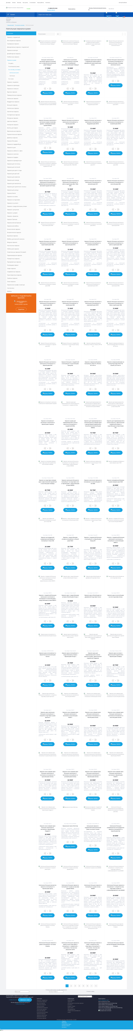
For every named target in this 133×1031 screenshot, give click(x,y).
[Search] (102, 14)
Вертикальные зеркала (14, 131)
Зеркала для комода (13, 180)
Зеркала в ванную (12, 50)
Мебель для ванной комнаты (15, 239)
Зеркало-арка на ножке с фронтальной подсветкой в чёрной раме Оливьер (115, 654)
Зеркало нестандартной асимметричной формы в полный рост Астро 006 (48, 539)
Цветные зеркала (12, 121)
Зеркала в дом (11, 147)
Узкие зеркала (11, 281)
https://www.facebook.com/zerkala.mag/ (107, 1003)
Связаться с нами (25, 1000)
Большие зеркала (12, 105)
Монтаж (19, 2)
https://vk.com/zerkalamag (104, 1007)
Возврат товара (71, 1006)
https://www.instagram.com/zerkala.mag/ (108, 1006)
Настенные (12, 75)
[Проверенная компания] (104, 1010)
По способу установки (19, 25)
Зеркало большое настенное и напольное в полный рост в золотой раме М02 (115, 182)
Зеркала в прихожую (13, 85)
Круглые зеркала (12, 92)
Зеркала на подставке (13, 200)
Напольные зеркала (13, 108)
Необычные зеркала (13, 57)
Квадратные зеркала (13, 101)
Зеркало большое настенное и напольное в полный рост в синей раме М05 (70, 303)
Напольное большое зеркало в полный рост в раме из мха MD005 (92, 886)
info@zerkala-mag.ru (20, 1004)
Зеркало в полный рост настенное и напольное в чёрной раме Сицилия (48, 422)
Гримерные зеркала (13, 44)
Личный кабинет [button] (123, 2)
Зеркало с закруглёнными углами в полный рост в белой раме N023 (70, 539)
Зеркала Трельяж (12, 219)
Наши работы (40, 2)
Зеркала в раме (10, 25)
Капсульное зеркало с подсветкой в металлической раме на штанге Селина (93, 827)
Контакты (47, 2)
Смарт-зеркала (11, 268)
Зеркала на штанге (12, 203)
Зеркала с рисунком (13, 209)
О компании (33, 2)
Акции (69, 1012)
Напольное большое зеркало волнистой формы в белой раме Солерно (115, 944)
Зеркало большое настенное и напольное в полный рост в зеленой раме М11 (92, 182)
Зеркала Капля (11, 193)
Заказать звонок (51, 10)
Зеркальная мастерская (14, 222)
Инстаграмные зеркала (14, 40)
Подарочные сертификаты (74, 1010)
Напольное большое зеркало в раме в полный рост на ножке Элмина (47, 944)
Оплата (14, 2)
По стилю (11, 79)
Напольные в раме (14, 72)
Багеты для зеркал (12, 128)
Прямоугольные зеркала (14, 95)
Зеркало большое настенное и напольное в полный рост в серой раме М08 (47, 303)
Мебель (9, 291)
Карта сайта (70, 1007)
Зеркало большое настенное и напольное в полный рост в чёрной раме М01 (47, 363)
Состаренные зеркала (13, 115)
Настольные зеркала (13, 245)
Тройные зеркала (12, 278)
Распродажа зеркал (12, 265)
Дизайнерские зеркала (13, 53)
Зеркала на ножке (12, 196)
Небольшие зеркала (13, 249)
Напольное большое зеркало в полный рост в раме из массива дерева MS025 (70, 886)
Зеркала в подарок (12, 157)
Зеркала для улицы (12, 190)
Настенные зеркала (13, 111)
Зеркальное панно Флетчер (70, 826)
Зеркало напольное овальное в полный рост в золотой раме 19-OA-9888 (93, 481)
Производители (71, 1009)
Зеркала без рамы (12, 141)
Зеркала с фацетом (12, 216)
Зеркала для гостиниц (13, 164)
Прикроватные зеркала (14, 262)
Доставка (8, 2)
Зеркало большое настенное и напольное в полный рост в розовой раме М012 (92, 243)
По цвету (10, 63)
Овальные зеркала (12, 98)
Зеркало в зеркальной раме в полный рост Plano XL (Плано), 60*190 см (93, 363)
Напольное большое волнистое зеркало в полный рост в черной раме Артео (47, 886)
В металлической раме (42, 1012)
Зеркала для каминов (13, 177)
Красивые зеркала (12, 236)
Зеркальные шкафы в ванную (16, 285)
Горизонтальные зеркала (14, 134)
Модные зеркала (12, 242)
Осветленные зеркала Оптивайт (16, 252)
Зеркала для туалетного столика (16, 186)
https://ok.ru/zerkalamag (116, 1007)
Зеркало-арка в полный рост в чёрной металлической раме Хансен (47, 654)
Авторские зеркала (12, 124)
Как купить (25, 2)
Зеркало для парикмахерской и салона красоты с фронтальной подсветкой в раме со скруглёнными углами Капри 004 (115, 424)
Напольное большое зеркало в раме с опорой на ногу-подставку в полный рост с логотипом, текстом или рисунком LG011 (92, 946)
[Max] (1, 1030)
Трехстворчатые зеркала (14, 275)
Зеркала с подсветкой (13, 37)
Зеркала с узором (12, 213)
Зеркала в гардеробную (14, 144)
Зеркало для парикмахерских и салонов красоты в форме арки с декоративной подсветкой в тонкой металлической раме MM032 (93, 424)
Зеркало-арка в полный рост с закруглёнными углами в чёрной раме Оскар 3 (70, 654)
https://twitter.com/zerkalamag (105, 1004)
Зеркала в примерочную (14, 160)
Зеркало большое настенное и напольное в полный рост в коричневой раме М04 (47, 243)
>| (96, 986)
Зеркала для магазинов (14, 183)
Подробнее (21, 309)
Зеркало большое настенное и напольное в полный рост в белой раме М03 (70, 122)
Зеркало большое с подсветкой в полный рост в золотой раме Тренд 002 (70, 363)
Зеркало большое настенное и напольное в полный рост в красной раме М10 (70, 243)
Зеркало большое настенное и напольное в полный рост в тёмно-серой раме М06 (115, 303)
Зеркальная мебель (13, 226)
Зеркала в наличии (13, 154)
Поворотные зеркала (13, 258)
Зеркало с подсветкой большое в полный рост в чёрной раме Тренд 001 (93, 539)
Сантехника (10, 288)
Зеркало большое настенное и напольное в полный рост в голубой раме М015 (115, 122)
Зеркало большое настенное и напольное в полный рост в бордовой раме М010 (92, 122)
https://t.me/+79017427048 (104, 1009)
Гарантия (70, 1001)
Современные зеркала (13, 271)
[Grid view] (125, 34)
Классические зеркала (13, 229)
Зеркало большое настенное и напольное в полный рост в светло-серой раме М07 (115, 243)
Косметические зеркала (14, 232)
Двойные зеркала (12, 137)
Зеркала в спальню (12, 88)
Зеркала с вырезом (12, 82)
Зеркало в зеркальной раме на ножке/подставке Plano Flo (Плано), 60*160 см (115, 363)
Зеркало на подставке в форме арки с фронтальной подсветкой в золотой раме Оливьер (48, 481)
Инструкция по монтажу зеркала (75, 1003)
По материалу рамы (13, 66)
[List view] (122, 34)
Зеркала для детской (13, 173)
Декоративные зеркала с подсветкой (18, 47)
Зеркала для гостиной (13, 167)
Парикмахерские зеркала (14, 255)
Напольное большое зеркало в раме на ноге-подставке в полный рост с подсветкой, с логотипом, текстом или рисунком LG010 (70, 946)
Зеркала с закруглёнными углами (17, 206)
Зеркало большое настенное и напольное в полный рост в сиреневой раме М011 (92, 303)
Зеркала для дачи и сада (14, 170)
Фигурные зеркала (12, 118)
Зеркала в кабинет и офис (14, 151)
